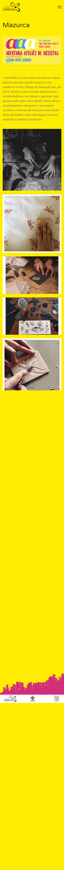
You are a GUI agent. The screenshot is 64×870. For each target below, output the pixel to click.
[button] (59, 7)
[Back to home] (12, 7)
